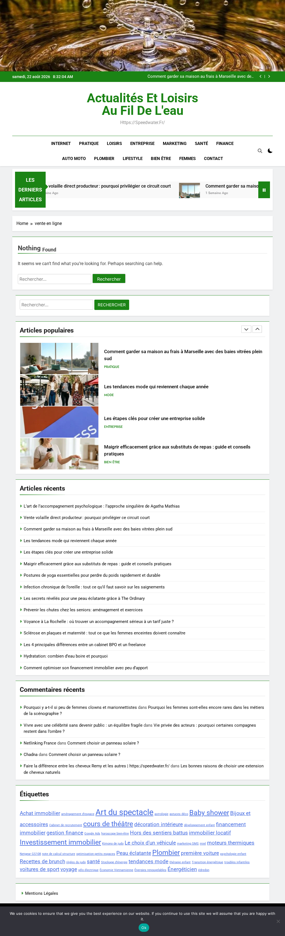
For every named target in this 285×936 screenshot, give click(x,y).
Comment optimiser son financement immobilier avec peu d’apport (86, 667)
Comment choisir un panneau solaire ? (103, 743)
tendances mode (148, 861)
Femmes (187, 158)
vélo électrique (88, 870)
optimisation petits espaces (95, 854)
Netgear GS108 (30, 854)
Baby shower (209, 813)
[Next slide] (269, 76)
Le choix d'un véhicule (150, 843)
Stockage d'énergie (114, 862)
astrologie (161, 814)
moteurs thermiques (230, 843)
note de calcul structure (58, 854)
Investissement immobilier (60, 842)
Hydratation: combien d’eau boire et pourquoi (66, 656)
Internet (61, 143)
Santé (201, 143)
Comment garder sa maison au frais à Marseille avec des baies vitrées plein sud (98, 529)
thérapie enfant (180, 862)
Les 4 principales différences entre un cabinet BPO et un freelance (85, 644)
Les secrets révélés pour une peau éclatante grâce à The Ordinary (84, 598)
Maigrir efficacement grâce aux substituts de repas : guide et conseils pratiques (97, 563)
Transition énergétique (207, 862)
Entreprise (142, 143)
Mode (109, 363)
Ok (143, 927)
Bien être (161, 158)
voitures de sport (39, 869)
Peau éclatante (133, 853)
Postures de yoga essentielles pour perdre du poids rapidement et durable (182, 450)
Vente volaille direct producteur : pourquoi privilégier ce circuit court (78, 186)
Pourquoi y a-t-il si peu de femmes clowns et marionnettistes (80, 707)
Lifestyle (132, 158)
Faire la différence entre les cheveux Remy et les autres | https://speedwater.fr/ (96, 765)
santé (93, 861)
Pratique (89, 143)
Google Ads (92, 833)
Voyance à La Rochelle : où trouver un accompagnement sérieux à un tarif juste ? (99, 621)
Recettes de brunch (42, 861)
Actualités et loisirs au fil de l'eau (142, 104)
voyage (68, 869)
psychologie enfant (233, 854)
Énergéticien (182, 869)
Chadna (31, 754)
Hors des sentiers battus (159, 833)
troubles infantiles (237, 862)
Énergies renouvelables (150, 870)
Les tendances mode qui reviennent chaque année (207, 76)
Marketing (174, 143)
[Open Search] (260, 151)
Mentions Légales (41, 893)
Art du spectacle (124, 812)
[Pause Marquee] (264, 189)
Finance (225, 143)
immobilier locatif (210, 833)
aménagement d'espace (77, 814)
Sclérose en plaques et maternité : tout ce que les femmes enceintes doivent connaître (104, 633)
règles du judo (76, 862)
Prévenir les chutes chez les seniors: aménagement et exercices (83, 609)
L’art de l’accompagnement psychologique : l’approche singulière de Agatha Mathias (102, 506)
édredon (203, 870)
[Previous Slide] (260, 76)
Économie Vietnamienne (116, 870)
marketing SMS (188, 843)
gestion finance (64, 833)
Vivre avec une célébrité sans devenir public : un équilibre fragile (83, 725)
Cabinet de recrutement (65, 825)
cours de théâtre (108, 824)
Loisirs (114, 143)
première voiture (200, 853)
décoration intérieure (158, 824)
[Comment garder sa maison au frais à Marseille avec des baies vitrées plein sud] (165, 193)
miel (203, 843)
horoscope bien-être (115, 833)
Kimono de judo (113, 843)
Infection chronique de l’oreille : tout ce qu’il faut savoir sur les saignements (94, 587)
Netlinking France (40, 743)
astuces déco (178, 814)
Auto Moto (74, 158)
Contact (213, 158)
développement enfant (199, 825)
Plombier (104, 158)
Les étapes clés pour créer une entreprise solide (154, 386)
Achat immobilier (40, 813)
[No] (278, 921)
